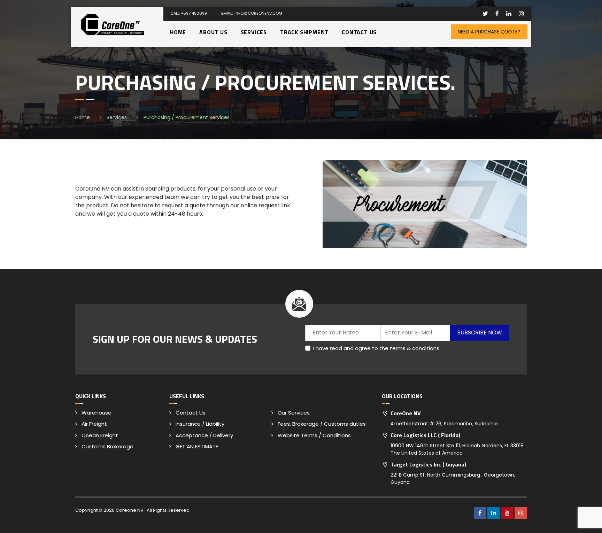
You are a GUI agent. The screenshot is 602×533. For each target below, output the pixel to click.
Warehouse (96, 412)
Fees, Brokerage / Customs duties (322, 423)
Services (254, 32)
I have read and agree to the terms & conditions (376, 348)
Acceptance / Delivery (204, 435)
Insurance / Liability (200, 423)
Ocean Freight (100, 435)
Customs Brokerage (107, 446)
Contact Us (359, 32)
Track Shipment (304, 32)
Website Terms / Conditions (314, 435)
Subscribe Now (479, 333)
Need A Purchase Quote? (489, 31)
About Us (213, 32)
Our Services (294, 412)
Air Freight (94, 423)
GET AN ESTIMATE (197, 446)
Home (178, 32)
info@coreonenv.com (258, 13)
